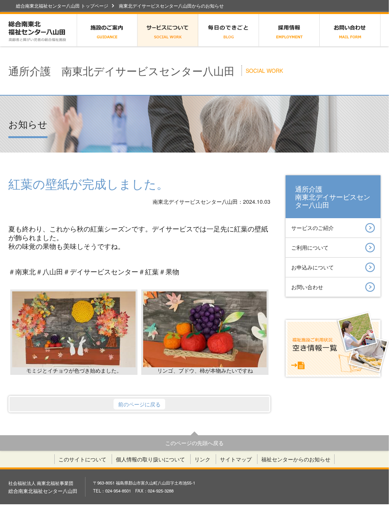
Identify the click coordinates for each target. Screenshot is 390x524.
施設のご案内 (107, 30)
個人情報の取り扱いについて (150, 459)
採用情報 (289, 30)
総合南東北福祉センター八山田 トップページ (62, 6)
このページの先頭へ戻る (194, 443)
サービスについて (167, 30)
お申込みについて (312, 267)
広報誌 (228, 30)
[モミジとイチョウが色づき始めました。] (74, 329)
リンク (202, 459)
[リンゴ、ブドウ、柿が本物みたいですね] (205, 329)
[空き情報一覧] (333, 348)
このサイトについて (82, 459)
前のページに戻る (139, 404)
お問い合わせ (350, 30)
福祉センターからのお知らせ (295, 459)
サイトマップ (236, 459)
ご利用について (309, 247)
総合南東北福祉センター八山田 (42, 30)
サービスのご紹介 (312, 227)
